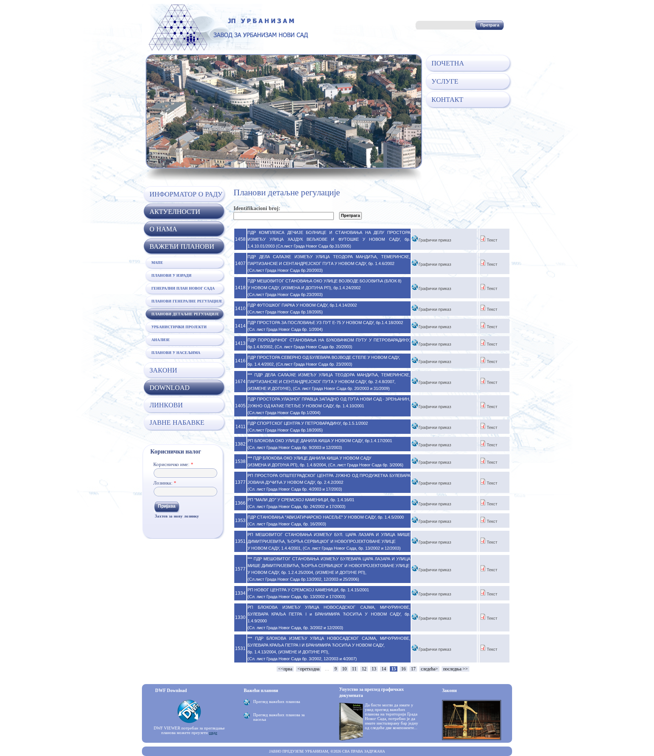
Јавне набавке (176, 422)
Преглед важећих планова (276, 701)
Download (169, 387)
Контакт (447, 99)
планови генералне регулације (187, 301)
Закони (163, 370)
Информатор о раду (186, 194)
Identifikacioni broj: (257, 208)
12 (364, 669)
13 (374, 669)
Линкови (166, 405)
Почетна (447, 63)
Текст (492, 240)
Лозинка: (164, 483)
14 (384, 669)
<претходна (308, 669)
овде (213, 732)
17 (413, 669)
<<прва (285, 669)
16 (403, 669)
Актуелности (174, 211)
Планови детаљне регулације (185, 314)
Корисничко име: (173, 464)
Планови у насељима (175, 353)
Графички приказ (435, 240)
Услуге (444, 81)
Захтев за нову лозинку (177, 516)
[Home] (227, 48)
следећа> (429, 669)
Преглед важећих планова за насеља (279, 717)
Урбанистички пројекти (179, 327)
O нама (163, 229)
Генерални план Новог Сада (183, 288)
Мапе (157, 262)
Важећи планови (181, 246)
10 (344, 669)
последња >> (455, 669)
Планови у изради (171, 275)
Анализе (160, 340)
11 (354, 669)
